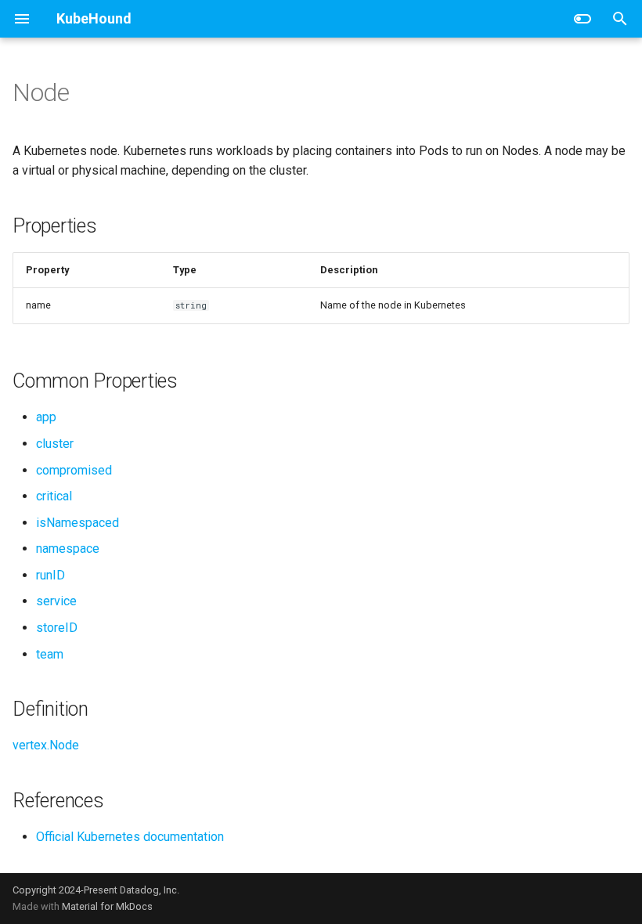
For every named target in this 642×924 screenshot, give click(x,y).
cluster (55, 443)
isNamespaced (77, 522)
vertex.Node (46, 745)
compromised (74, 470)
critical (54, 496)
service (56, 601)
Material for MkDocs (107, 906)
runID (50, 575)
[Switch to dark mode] (582, 18)
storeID (57, 627)
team (49, 654)
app (46, 417)
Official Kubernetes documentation (130, 836)
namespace (67, 548)
